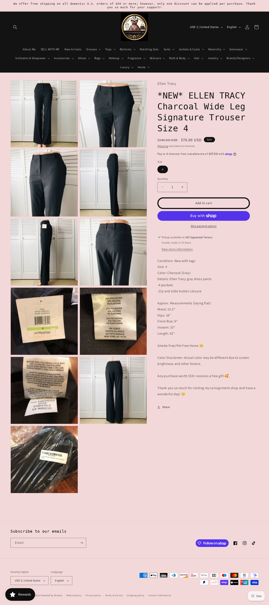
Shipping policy (135, 595)
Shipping (162, 146)
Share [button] (166, 407)
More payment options (204, 225)
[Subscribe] (81, 543)
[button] (15, 27)
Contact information (160, 595)
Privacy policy (93, 595)
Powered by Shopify (51, 595)
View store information (177, 249)
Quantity (162, 179)
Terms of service (114, 595)
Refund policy (73, 595)
